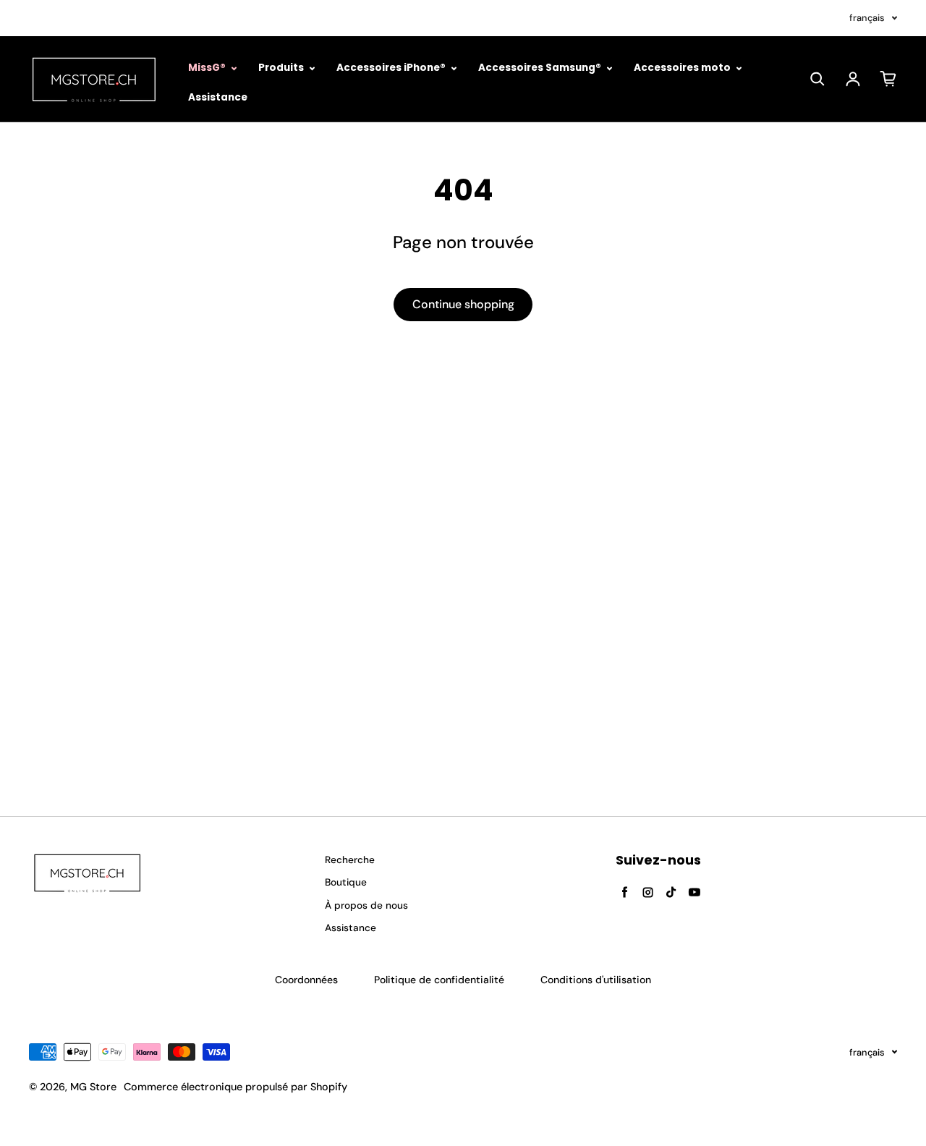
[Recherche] (817, 79)
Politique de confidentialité (439, 979)
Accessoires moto (683, 68)
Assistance (217, 97)
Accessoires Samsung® (540, 68)
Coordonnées (306, 979)
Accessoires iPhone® (392, 68)
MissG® (208, 68)
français (867, 18)
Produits (282, 68)
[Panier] (888, 79)
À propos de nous (366, 905)
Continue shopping (463, 304)
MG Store (93, 1086)
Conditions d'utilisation (595, 979)
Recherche (350, 860)
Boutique (346, 882)
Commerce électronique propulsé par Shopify (235, 1086)
